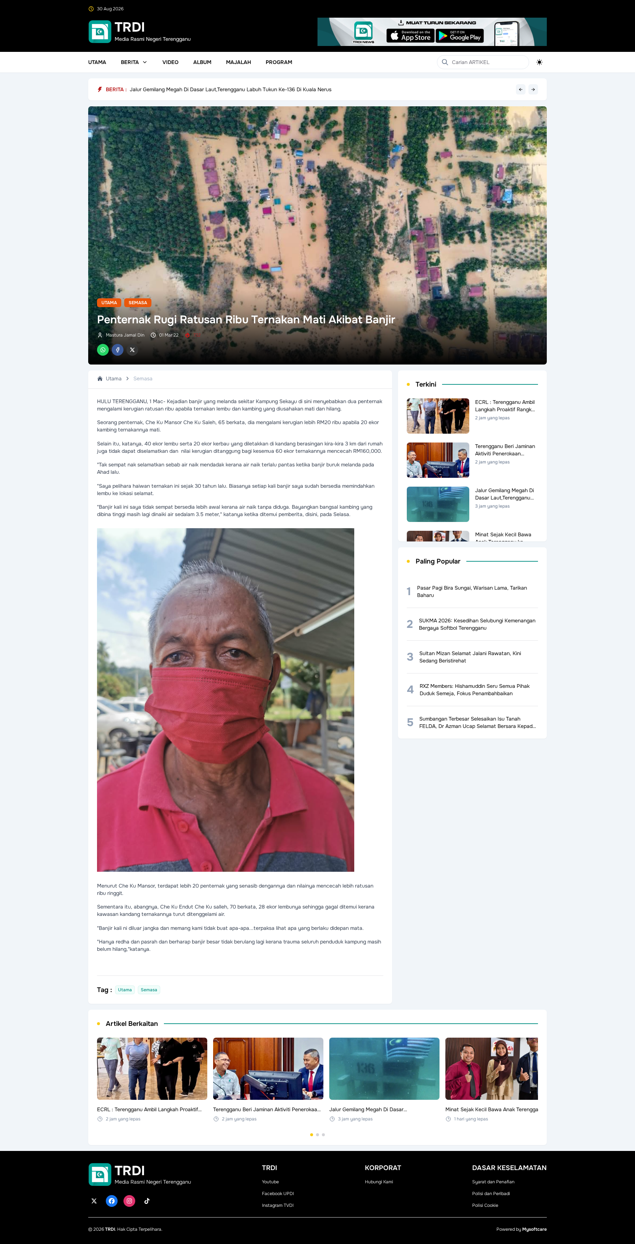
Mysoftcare (534, 1229)
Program (279, 62)
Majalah (238, 62)
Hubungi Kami (379, 1182)
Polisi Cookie (485, 1205)
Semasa (138, 303)
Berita (130, 62)
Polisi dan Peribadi (491, 1194)
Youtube (270, 1182)
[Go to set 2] (317, 1134)
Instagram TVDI (278, 1205)
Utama (97, 62)
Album (202, 62)
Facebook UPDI (278, 1194)
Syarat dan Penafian (493, 1182)
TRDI (110, 1229)
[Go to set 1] (311, 1134)
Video (170, 62)
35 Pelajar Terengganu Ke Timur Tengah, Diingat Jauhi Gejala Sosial (210, 89)
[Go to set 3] (323, 1134)
